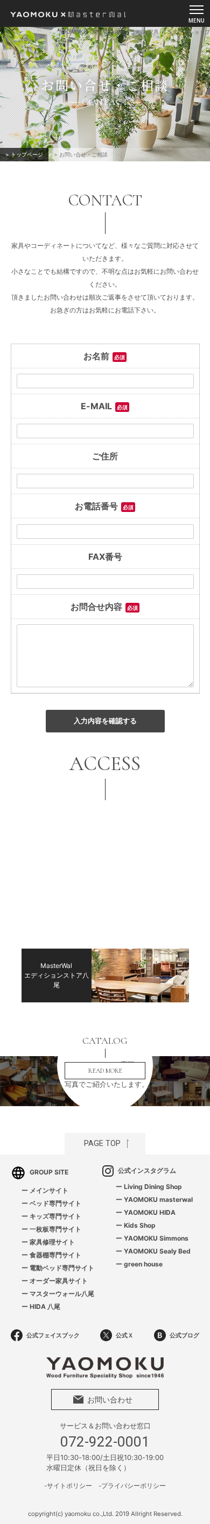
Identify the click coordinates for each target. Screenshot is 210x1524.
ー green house (139, 1264)
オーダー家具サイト (59, 1281)
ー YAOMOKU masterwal (154, 1199)
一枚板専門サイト (55, 1229)
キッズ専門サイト (55, 1216)
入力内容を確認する (105, 721)
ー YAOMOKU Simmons (152, 1238)
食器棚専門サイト (55, 1255)
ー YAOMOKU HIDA (146, 1212)
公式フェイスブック (53, 1335)
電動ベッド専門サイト (62, 1268)
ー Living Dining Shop (149, 1187)
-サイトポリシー (68, 1486)
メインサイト (49, 1190)
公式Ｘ (125, 1335)
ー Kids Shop (136, 1225)
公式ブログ (184, 1335)
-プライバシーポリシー (132, 1486)
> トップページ (24, 154)
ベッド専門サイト (55, 1203)
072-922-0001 (105, 1442)
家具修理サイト (52, 1242)
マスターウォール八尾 (62, 1294)
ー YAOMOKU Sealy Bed (153, 1251)
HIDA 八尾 (45, 1306)
